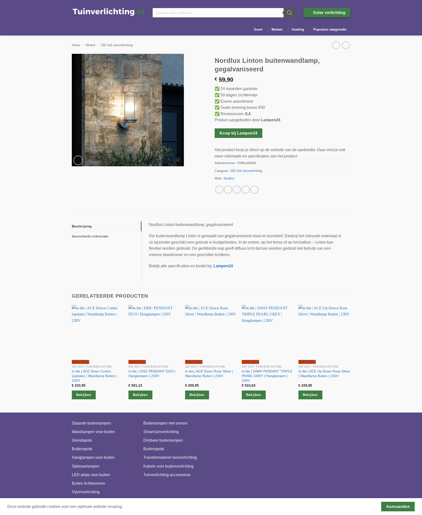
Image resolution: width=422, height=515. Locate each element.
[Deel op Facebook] (219, 190)
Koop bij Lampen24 (239, 133)
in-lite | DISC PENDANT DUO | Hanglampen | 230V (151, 373)
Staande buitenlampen (91, 423)
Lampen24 (223, 266)
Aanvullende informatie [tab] (90, 236)
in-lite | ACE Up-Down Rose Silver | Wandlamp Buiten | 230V (324, 373)
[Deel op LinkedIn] (254, 190)
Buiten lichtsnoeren (88, 483)
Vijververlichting (86, 492)
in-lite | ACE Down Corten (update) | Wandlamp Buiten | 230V (94, 375)
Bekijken (83, 395)
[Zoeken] (290, 13)
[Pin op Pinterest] (246, 190)
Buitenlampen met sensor (165, 423)
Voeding (298, 29)
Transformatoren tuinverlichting (170, 457)
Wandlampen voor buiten (93, 432)
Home (76, 45)
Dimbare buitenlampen (163, 440)
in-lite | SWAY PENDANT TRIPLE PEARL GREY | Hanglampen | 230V (267, 375)
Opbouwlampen (85, 466)
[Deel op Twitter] (228, 190)
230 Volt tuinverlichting (117, 45)
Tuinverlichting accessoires (166, 475)
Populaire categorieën (330, 29)
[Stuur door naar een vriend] (237, 190)
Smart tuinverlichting (161, 432)
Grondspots (82, 440)
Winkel (90, 45)
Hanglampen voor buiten (93, 457)
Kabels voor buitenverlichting (168, 466)
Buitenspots (82, 449)
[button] (78, 160)
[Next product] (336, 45)
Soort (258, 29)
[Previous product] (345, 45)
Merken (277, 29)
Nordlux (229, 178)
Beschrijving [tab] (82, 226)
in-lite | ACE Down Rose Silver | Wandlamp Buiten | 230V (209, 373)
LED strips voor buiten (91, 475)
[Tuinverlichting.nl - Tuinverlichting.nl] (108, 11)
